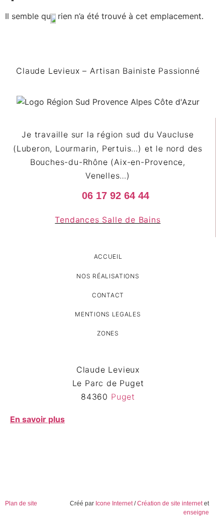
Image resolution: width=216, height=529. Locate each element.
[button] (162, 18)
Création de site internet (169, 503)
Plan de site (21, 503)
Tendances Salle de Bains (107, 220)
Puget (123, 397)
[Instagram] (116, 451)
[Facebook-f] (100, 451)
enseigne (196, 512)
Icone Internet (114, 503)
